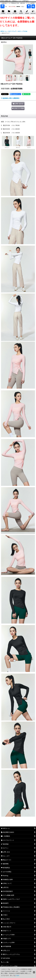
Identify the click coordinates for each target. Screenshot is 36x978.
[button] (2, 6)
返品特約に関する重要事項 (10, 98)
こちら (17, 975)
